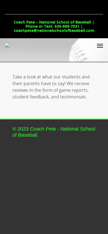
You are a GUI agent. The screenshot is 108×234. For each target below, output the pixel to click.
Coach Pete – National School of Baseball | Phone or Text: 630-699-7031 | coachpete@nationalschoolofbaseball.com (54, 26)
